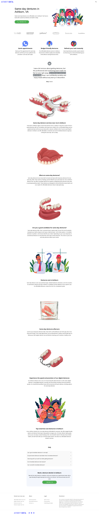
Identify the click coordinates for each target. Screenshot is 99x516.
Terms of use (46, 499)
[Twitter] (29, 513)
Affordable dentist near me (19, 499)
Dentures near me (18, 503)
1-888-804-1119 (22, 21)
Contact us (31, 503)
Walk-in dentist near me (19, 501)
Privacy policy (47, 501)
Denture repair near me (19, 504)
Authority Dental (32, 499)
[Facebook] (31, 513)
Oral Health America (33, 501)
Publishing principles (48, 503)
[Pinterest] (33, 513)
